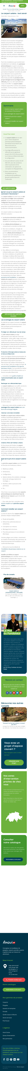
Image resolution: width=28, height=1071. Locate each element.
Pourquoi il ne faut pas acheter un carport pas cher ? (14, 723)
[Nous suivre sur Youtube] (20, 692)
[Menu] (4, 6)
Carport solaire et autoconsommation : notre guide (14, 591)
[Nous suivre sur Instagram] (10, 692)
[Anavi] (12, 5)
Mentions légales (20, 1067)
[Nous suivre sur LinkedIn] (17, 692)
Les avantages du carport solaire (14, 114)
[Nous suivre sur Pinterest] (13, 692)
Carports (21, 9)
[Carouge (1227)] (5, 820)
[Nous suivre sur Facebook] (7, 692)
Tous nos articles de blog (12, 9)
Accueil (4, 9)
